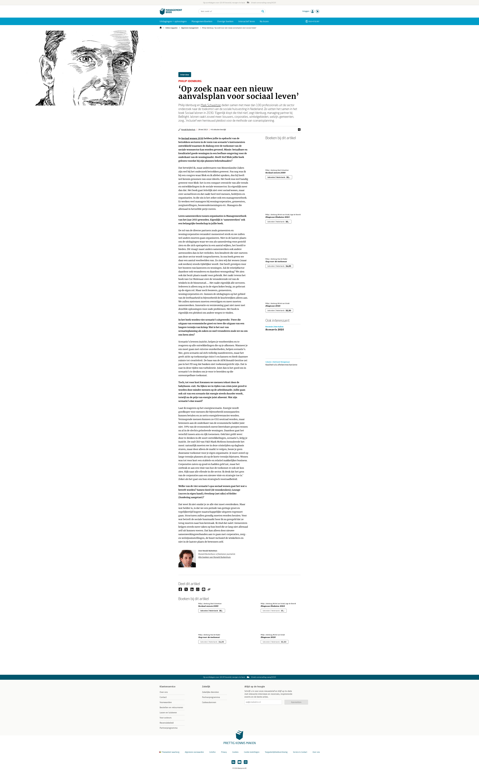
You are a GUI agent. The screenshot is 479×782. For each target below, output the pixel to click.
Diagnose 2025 (272, 306)
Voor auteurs (166, 718)
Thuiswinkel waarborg (170, 752)
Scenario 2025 (274, 329)
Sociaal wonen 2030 (192, 138)
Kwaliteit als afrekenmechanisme (281, 365)
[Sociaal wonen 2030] (274, 154)
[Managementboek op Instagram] (245, 762)
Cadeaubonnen (209, 702)
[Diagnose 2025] (274, 287)
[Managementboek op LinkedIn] (233, 762)
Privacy (224, 752)
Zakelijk (206, 686)
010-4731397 (314, 21)
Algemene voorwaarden (194, 752)
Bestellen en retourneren (171, 707)
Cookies (235, 752)
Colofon (212, 752)
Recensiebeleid (167, 723)
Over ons (164, 692)
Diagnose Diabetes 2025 (277, 217)
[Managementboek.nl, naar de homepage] (171, 14)
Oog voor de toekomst (276, 261)
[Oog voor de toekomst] (274, 242)
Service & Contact (300, 752)
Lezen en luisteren (168, 712)
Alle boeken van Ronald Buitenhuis (214, 557)
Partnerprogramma (169, 728)
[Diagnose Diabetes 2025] (274, 198)
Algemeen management (189, 28)
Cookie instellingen (251, 752)
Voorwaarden (166, 702)
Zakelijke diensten (210, 692)
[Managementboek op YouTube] (239, 762)
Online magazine (171, 28)
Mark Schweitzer (211, 105)
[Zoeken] (263, 11)
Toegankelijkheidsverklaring (276, 752)
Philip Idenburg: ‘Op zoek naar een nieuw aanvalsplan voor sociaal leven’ (229, 28)
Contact (163, 697)
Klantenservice (167, 686)
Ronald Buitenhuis (188, 129)
